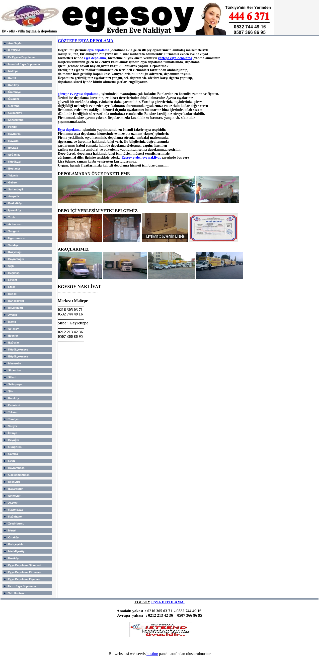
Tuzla (11, 217)
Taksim (12, 412)
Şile (10, 391)
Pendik (12, 126)
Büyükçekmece (18, 356)
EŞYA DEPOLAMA (168, 602)
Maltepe (13, 71)
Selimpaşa (15, 384)
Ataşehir (13, 196)
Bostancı (14, 168)
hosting (152, 654)
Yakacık (13, 175)
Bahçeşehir (15, 544)
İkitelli (12, 321)
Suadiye (13, 245)
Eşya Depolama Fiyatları (24, 579)
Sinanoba (14, 370)
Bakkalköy (15, 203)
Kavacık (13, 140)
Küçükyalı (14, 161)
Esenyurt (14, 481)
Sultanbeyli (15, 189)
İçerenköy (14, 210)
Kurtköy (13, 558)
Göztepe (13, 105)
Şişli (11, 265)
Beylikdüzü (15, 307)
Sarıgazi (13, 231)
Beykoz (13, 147)
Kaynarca (14, 133)
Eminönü (14, 405)
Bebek (12, 293)
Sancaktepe (15, 119)
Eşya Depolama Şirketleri (24, 565)
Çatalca (13, 453)
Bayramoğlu (16, 259)
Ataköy (12, 502)
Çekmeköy (15, 112)
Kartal (12, 78)
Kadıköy (13, 85)
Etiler (11, 286)
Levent (12, 279)
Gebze (12, 182)
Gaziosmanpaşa (18, 474)
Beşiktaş (13, 272)
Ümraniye (14, 91)
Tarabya (13, 419)
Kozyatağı (14, 252)
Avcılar (12, 314)
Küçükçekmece (18, 349)
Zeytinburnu (16, 523)
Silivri (11, 377)
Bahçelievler (16, 300)
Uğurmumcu (16, 238)
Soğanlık (14, 154)
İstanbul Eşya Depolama (24, 64)
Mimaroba (14, 363)
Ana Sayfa (14, 43)
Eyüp (11, 460)
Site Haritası (16, 593)
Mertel (12, 530)
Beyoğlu (13, 439)
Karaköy (13, 398)
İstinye (12, 433)
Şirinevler (14, 495)
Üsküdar (13, 98)
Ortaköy (13, 537)
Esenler (13, 335)
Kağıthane (15, 516)
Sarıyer (12, 426)
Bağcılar (13, 342)
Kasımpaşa (15, 509)
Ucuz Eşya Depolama (22, 586)
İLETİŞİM (14, 50)
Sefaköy (13, 328)
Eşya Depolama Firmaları (24, 572)
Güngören (15, 446)
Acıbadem (14, 224)
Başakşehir (15, 488)
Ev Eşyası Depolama (21, 57)
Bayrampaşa (16, 467)
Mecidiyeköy (16, 551)
